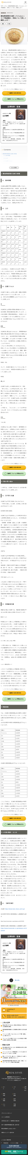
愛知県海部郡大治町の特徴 (9, 153)
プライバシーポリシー (6, 1113)
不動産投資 (5, 1143)
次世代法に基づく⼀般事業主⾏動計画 (10, 1120)
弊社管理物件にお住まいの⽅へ (8, 1128)
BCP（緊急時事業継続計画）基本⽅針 (10, 1124)
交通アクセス (8, 161)
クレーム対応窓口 (5, 1117)
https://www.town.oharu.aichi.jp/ (15, 909)
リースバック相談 (14, 1143)
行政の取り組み (6, 163)
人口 (6, 158)
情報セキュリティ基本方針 (7, 1132)
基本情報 (7, 155)
